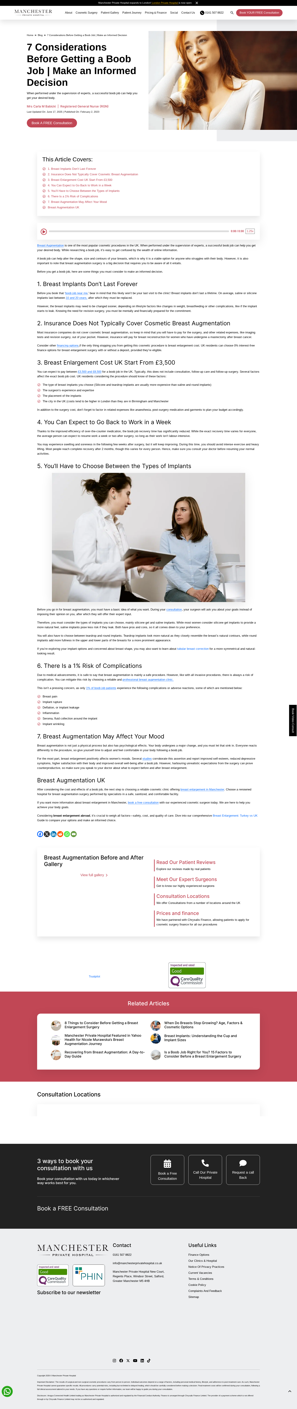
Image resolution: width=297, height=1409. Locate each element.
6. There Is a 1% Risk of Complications (73, 196)
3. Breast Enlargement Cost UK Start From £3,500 (80, 180)
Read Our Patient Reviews (186, 862)
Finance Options (198, 1254)
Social (174, 12)
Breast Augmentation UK (63, 207)
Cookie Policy (197, 1285)
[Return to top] (290, 1391)
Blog (40, 35)
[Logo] (33, 13)
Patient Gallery (110, 12)
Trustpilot (94, 976)
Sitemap (193, 1297)
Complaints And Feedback (205, 1291)
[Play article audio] (44, 231)
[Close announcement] (197, 3)
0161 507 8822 (122, 1254)
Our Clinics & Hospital (202, 1260)
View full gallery (92, 875)
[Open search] (232, 13)
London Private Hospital (165, 2)
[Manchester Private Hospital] (73, 1250)
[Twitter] (128, 1361)
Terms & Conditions (200, 1279)
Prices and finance (177, 913)
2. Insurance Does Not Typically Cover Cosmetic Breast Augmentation (93, 174)
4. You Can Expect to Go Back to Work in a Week (80, 185)
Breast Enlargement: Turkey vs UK (235, 815)
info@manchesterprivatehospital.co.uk (137, 1263)
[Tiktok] (148, 1361)
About (68, 12)
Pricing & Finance (156, 12)
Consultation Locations (183, 896)
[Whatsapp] (7, 1391)
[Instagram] (114, 1361)
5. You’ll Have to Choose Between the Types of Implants (84, 191)
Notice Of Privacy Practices (206, 1266)
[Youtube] (135, 1361)
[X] (47, 834)
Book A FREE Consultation (52, 123)
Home (30, 35)
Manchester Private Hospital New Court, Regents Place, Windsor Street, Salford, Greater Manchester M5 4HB (138, 1276)
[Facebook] (40, 834)
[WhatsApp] (67, 834)
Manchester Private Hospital (64, 1376)
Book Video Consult (293, 720)
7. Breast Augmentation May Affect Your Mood (77, 202)
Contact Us (188, 12)
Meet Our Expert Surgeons (186, 879)
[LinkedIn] (54, 834)
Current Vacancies (200, 1273)
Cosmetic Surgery (86, 12)
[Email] (74, 834)
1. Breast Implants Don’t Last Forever (72, 168)
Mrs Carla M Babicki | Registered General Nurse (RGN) (68, 106)
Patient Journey (131, 12)
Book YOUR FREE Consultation (259, 12)
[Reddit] (60, 834)
